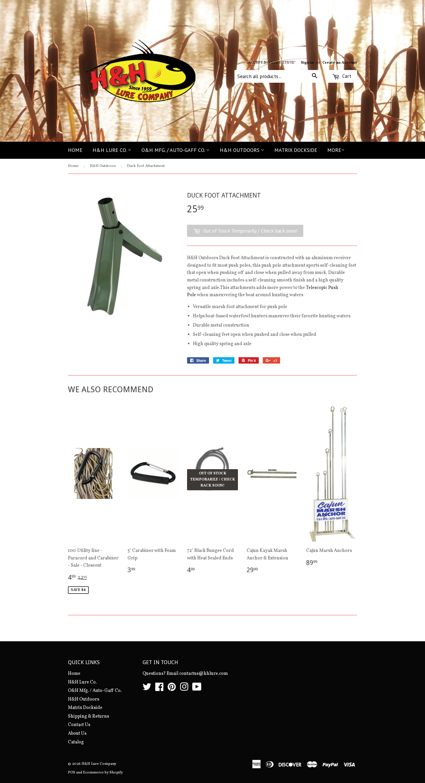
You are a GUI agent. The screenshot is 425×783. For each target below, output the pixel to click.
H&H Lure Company (99, 764)
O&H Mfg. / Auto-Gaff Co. (173, 150)
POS (71, 772)
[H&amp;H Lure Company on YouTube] (197, 689)
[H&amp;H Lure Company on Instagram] (184, 689)
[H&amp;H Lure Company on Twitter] (147, 689)
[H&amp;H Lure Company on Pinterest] (171, 689)
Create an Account (339, 62)
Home (75, 150)
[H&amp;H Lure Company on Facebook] (159, 689)
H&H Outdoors (240, 150)
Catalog (76, 742)
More (334, 150)
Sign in (307, 62)
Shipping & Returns (88, 716)
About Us (77, 733)
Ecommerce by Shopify (103, 772)
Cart (346, 76)
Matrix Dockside (295, 150)
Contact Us (79, 725)
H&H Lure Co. (110, 150)
